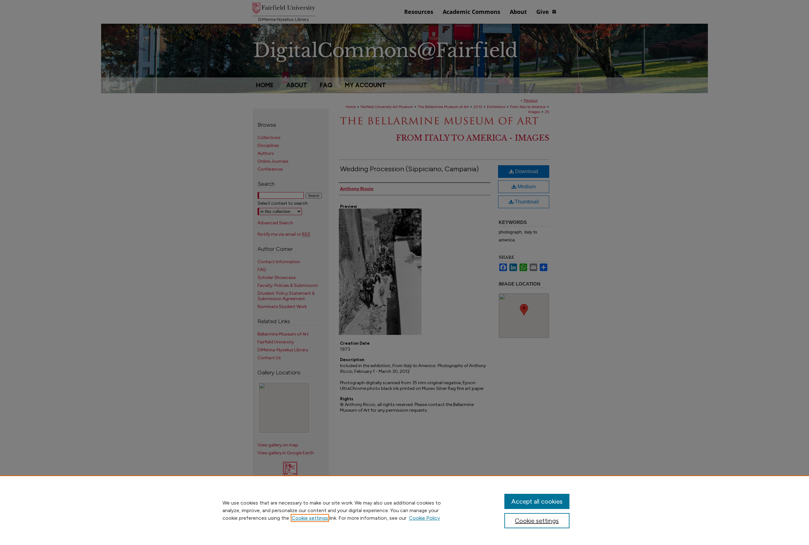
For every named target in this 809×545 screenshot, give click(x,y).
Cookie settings (310, 518)
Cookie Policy (424, 518)
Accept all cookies (537, 501)
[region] (404, 510)
